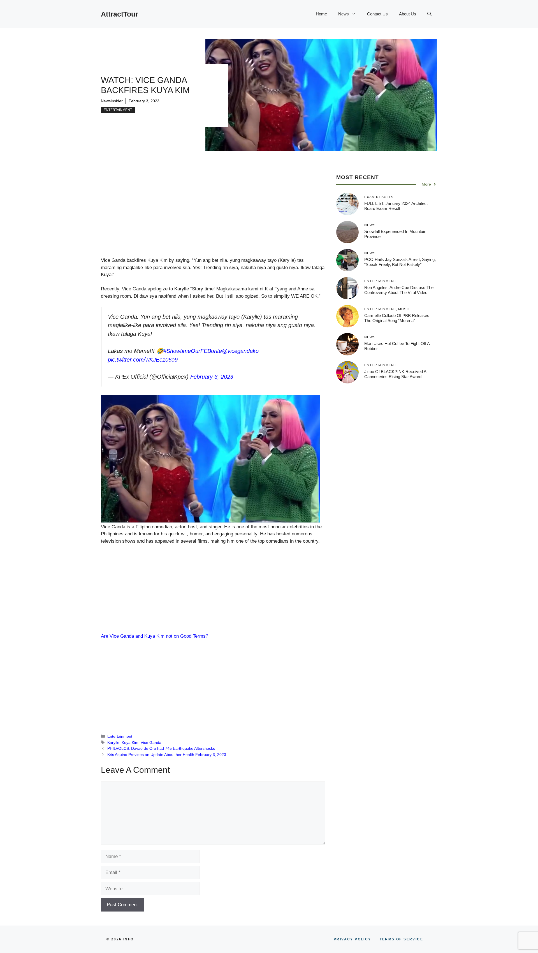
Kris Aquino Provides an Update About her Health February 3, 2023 (166, 754)
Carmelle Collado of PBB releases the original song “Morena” (396, 318)
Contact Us (377, 13)
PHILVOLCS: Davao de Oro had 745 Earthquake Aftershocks (161, 748)
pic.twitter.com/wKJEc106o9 (143, 360)
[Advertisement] (213, 215)
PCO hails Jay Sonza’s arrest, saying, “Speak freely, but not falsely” (400, 262)
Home (321, 13)
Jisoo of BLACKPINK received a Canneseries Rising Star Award (395, 374)
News (343, 13)
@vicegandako (240, 351)
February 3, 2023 (211, 377)
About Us (407, 13)
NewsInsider (112, 101)
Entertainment (118, 110)
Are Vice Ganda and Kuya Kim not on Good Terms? (154, 636)
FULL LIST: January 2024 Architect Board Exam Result (396, 206)
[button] (429, 14)
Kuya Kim (130, 742)
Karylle (113, 742)
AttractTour (119, 14)
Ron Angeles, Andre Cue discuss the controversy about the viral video (398, 290)
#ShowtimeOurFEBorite (192, 351)
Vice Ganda (151, 742)
